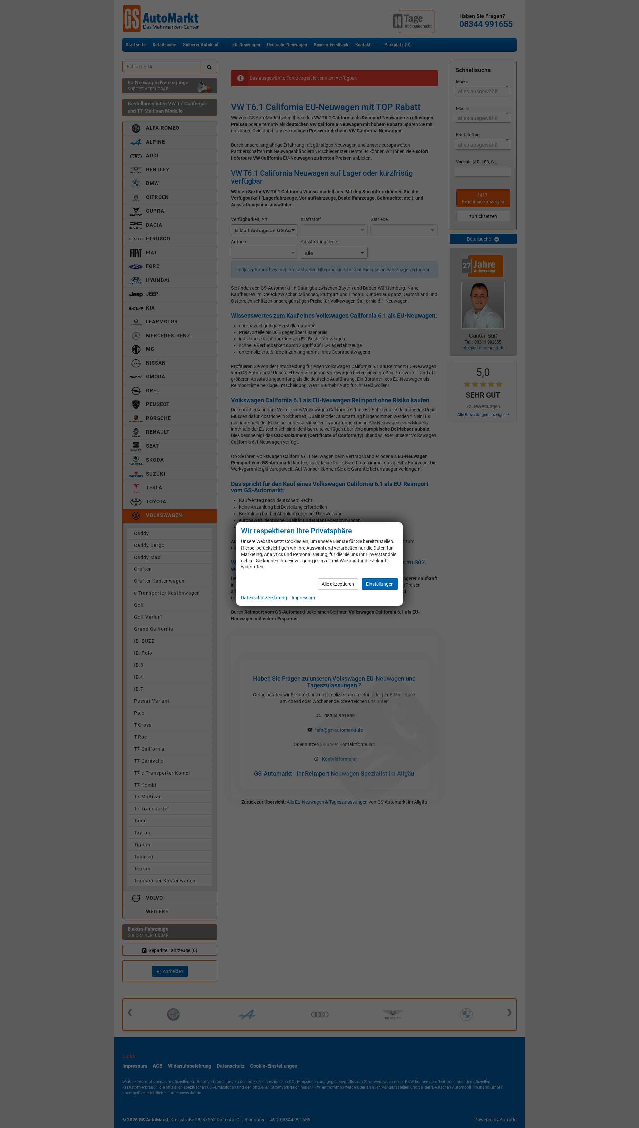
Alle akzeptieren (338, 584)
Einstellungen (380, 584)
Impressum (303, 597)
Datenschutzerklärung (264, 597)
